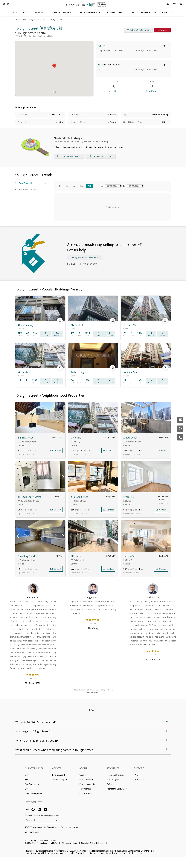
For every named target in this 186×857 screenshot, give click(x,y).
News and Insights (115, 774)
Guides (110, 784)
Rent (27, 779)
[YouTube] (45, 809)
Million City (77, 556)
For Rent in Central (70, 156)
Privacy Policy (30, 840)
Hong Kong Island (31, 19)
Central (45, 19)
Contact (163, 30)
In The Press (85, 793)
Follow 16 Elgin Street (139, 30)
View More (114, 91)
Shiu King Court (26, 556)
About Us (84, 768)
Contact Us (139, 779)
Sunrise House (25, 437)
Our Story (84, 774)
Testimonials (85, 788)
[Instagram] (27, 809)
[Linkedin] (39, 809)
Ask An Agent (113, 779)
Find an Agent (58, 774)
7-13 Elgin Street (79, 496)
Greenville (76, 437)
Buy (27, 774)
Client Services (34, 768)
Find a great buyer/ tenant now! (85, 257)
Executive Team (86, 779)
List (26, 788)
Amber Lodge (130, 437)
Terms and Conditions (47, 840)
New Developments (34, 793)
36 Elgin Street (131, 556)
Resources (113, 768)
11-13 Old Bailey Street (29, 496)
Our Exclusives (32, 784)
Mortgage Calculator (116, 788)
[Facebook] (33, 809)
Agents (56, 768)
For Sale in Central (102, 156)
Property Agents (87, 784)
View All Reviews (93, 692)
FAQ (136, 774)
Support (139, 768)
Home (18, 19)
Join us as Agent (59, 779)
